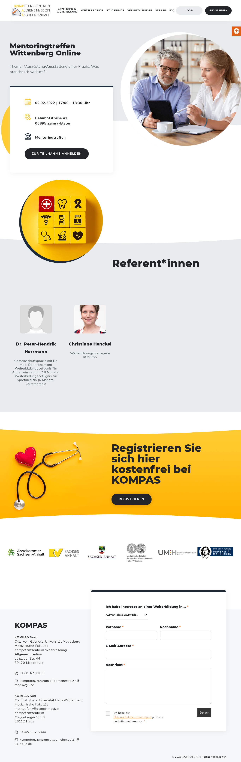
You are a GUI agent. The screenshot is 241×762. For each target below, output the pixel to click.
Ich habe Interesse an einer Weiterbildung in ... (147, 607)
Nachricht (115, 665)
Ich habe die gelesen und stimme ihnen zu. (138, 717)
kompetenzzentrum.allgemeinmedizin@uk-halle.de (47, 742)
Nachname (170, 627)
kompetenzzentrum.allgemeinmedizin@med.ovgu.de (47, 683)
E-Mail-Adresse (120, 646)
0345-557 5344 (33, 732)
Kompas (31, 625)
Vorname (114, 627)
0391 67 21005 (33, 673)
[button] (236, 31)
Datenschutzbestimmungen (132, 717)
